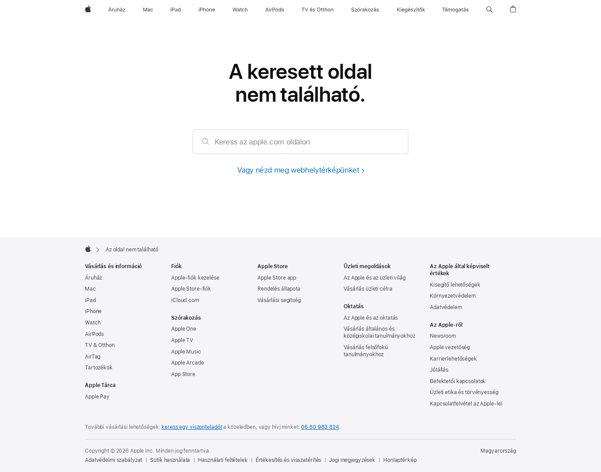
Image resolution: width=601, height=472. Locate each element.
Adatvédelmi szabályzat (113, 460)
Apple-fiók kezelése (195, 278)
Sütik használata (170, 460)
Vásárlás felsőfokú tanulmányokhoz (366, 351)
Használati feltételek (222, 460)
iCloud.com (185, 300)
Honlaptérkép (400, 460)
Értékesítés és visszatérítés (289, 460)
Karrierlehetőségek (453, 359)
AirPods (94, 334)
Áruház (93, 278)
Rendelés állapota (278, 289)
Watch (92, 323)
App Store (183, 374)
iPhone (93, 311)
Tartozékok (99, 368)
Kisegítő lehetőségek (455, 285)
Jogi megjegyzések (352, 460)
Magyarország (498, 451)
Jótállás (439, 370)
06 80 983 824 (320, 427)
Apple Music (186, 352)
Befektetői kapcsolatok (458, 381)
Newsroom (443, 336)
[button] (489, 9)
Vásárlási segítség (279, 300)
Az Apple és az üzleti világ (375, 278)
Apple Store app (276, 278)
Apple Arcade (187, 363)
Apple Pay (97, 397)
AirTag (92, 357)
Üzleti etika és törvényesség (464, 392)
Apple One (183, 329)
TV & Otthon (100, 345)
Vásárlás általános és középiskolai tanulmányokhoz (379, 332)
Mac (90, 289)
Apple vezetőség (450, 347)
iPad (90, 300)
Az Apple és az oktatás (371, 318)
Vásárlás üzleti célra (368, 289)
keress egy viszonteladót (191, 427)
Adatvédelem (446, 307)
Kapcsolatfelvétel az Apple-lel (466, 404)
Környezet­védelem (453, 296)
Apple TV (182, 340)
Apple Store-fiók (191, 289)
